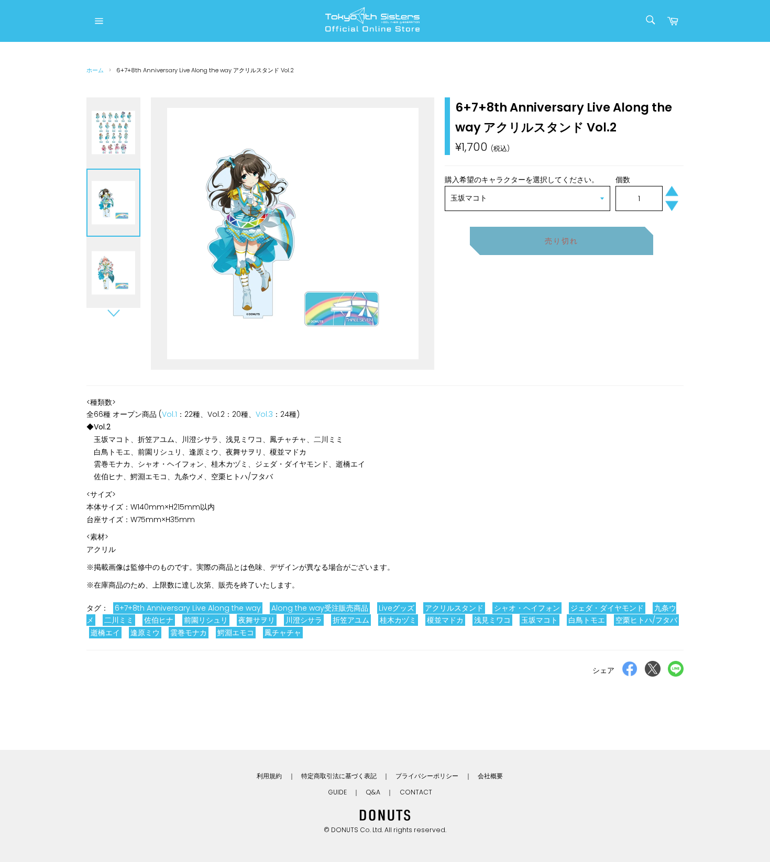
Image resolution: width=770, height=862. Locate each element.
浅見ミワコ (492, 620)
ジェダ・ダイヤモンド (607, 608)
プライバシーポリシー (426, 775)
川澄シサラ (303, 620)
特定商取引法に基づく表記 (339, 775)
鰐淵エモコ (235, 632)
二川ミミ (119, 620)
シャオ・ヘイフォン (527, 608)
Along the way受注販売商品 (319, 608)
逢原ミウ (145, 632)
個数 (622, 179)
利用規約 (269, 775)
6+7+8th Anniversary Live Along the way (188, 608)
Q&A (373, 792)
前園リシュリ (206, 620)
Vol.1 (169, 414)
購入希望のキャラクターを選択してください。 (522, 179)
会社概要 (490, 775)
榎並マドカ (445, 620)
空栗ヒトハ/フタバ (646, 620)
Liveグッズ (396, 608)
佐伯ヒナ (158, 620)
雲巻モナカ (188, 632)
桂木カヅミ (398, 620)
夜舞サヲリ (256, 620)
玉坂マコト (539, 620)
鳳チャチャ (283, 632)
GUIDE (337, 792)
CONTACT (416, 792)
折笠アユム (351, 620)
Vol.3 (264, 414)
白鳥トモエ (586, 620)
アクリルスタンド (454, 608)
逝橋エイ (105, 632)
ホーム (95, 70)
